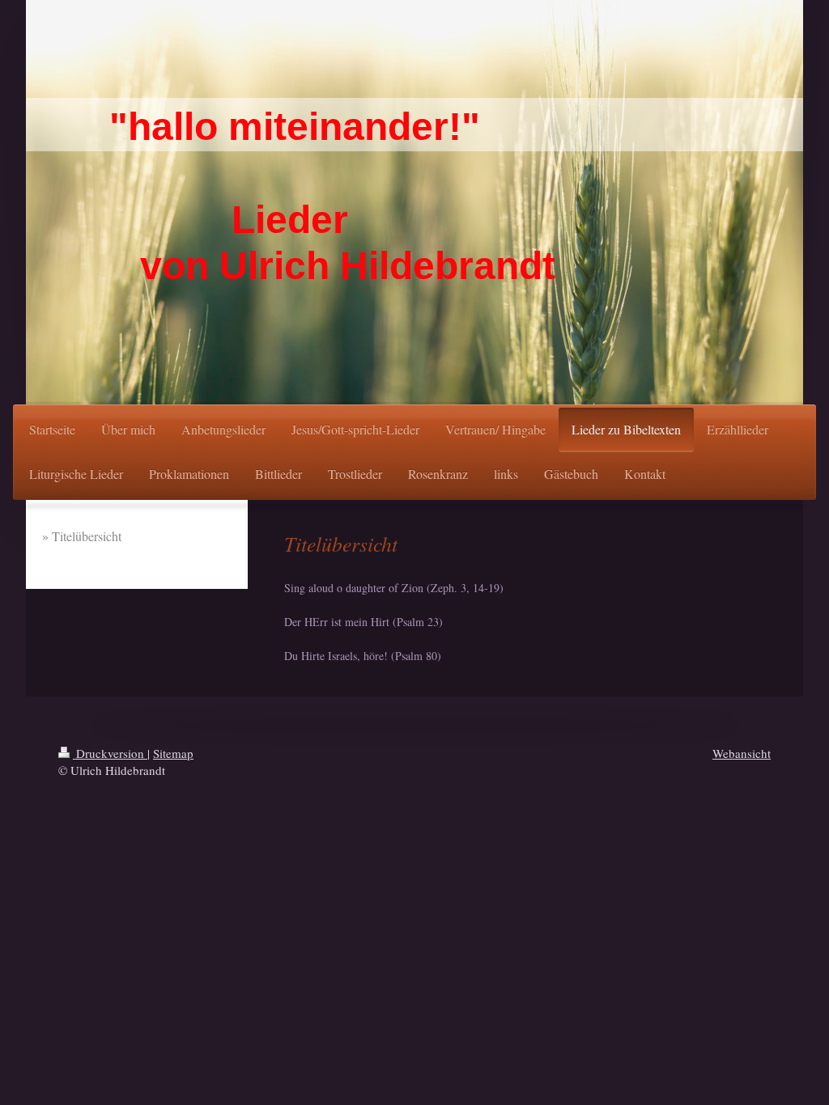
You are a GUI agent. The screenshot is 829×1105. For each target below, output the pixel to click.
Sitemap (173, 753)
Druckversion (110, 753)
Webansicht (741, 753)
